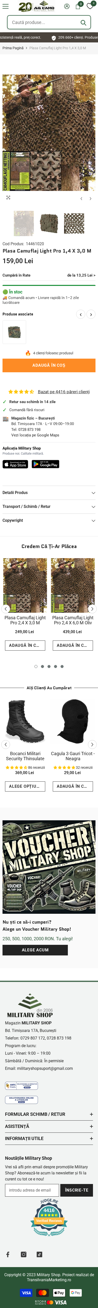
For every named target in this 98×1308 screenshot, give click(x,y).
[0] (90, 6)
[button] (6, 6)
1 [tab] (35, 666)
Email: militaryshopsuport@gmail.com (39, 1068)
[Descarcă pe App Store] (15, 464)
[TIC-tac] (39, 1254)
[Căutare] (83, 23)
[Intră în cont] (67, 6)
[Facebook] (8, 1254)
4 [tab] (55, 666)
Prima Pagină (13, 48)
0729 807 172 (32, 1038)
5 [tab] (62, 666)
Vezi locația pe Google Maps (35, 435)
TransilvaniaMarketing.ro (49, 1279)
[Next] (90, 198)
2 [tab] (42, 666)
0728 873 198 (29, 429)
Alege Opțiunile (27, 786)
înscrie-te (76, 1190)
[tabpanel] (25, 606)
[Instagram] (24, 1254)
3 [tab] (49, 666)
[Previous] (81, 198)
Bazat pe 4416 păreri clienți (64, 391)
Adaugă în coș (48, 365)
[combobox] (49, 22)
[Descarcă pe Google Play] (46, 464)
